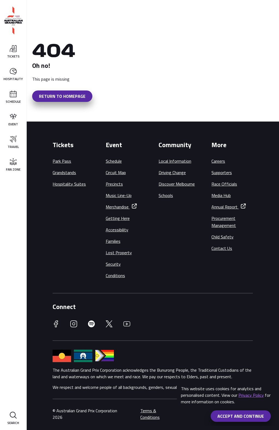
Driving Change (172, 172)
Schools (166, 195)
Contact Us (221, 248)
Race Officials (224, 184)
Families (113, 241)
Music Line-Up (119, 195)
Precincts (114, 184)
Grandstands (64, 172)
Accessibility (117, 229)
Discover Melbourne (177, 184)
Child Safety (222, 237)
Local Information (175, 161)
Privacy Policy (251, 395)
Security (113, 264)
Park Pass (62, 161)
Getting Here (118, 218)
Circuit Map (116, 172)
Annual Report (225, 207)
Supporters (221, 172)
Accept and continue (240, 416)
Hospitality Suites (69, 184)
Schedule (114, 161)
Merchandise (118, 207)
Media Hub (221, 195)
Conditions (115, 275)
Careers (218, 161)
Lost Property (119, 252)
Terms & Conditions (150, 413)
